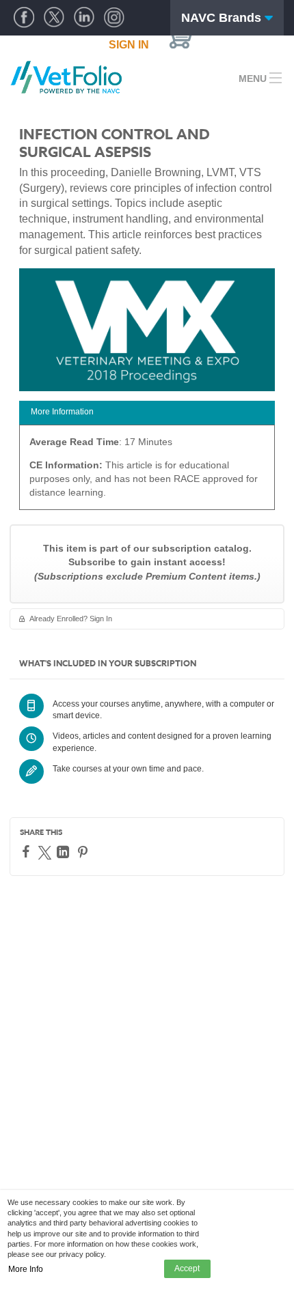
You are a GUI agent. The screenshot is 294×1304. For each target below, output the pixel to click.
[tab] (147, 413)
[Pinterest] (84, 852)
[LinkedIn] (64, 852)
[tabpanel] (147, 472)
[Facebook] (28, 851)
